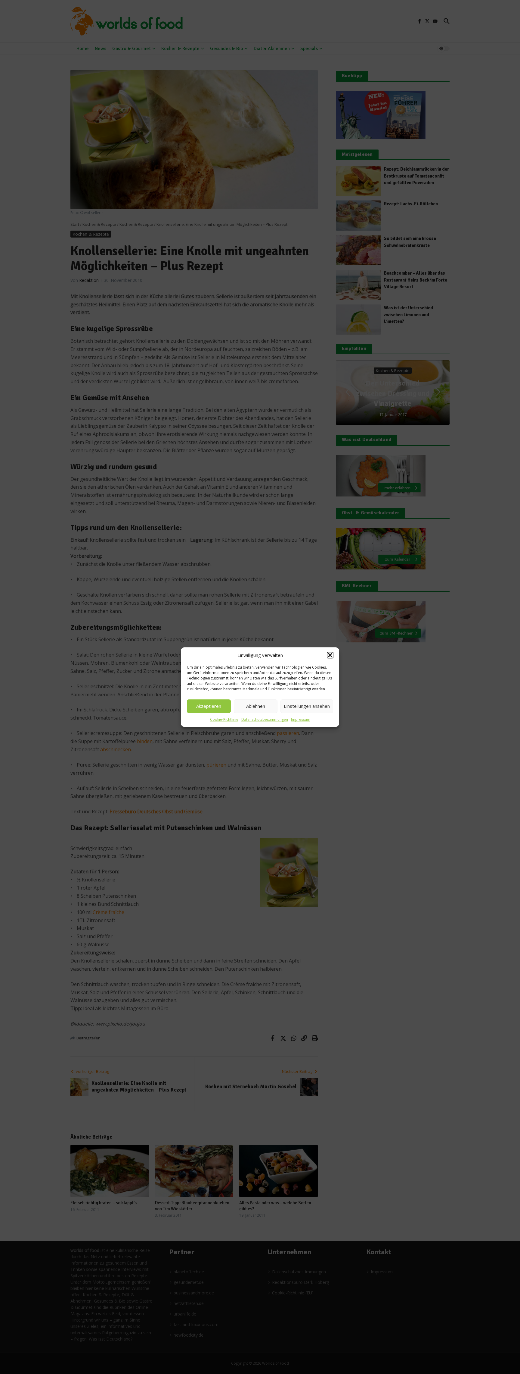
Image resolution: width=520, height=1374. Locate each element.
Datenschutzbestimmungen (264, 719)
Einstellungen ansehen (307, 706)
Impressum (300, 719)
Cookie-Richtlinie (224, 719)
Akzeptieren (208, 706)
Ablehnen (255, 706)
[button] (330, 655)
